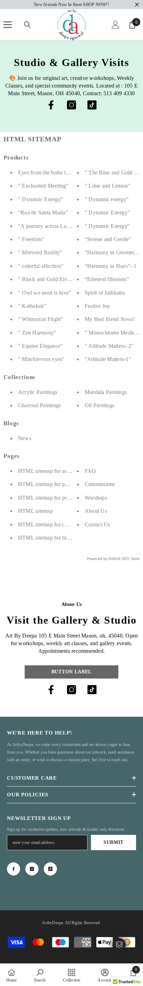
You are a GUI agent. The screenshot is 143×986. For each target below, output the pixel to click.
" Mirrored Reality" (40, 252)
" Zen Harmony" (37, 333)
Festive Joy (97, 306)
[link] (39, 975)
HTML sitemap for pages (46, 484)
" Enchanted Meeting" (43, 186)
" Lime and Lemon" (107, 186)
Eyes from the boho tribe (46, 172)
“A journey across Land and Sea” (56, 226)
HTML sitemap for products (50, 498)
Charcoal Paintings (39, 405)
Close (137, 4)
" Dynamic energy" (107, 199)
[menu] (7, 24)
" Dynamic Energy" (40, 199)
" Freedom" (31, 239)
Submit (113, 842)
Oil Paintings (99, 405)
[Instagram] (71, 105)
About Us (96, 511)
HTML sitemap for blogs (46, 538)
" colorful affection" (41, 266)
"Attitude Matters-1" (108, 359)
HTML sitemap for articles (48, 471)
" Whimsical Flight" (41, 319)
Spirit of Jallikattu (105, 293)
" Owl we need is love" (44, 293)
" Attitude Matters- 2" (109, 346)
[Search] (27, 24)
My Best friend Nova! (110, 319)
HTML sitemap (35, 511)
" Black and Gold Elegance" (50, 279)
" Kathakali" (32, 306)
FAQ (90, 471)
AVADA (114, 559)
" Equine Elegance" (40, 346)
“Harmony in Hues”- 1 (110, 266)
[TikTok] (92, 105)
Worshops (96, 498)
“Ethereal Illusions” (107, 279)
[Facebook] (51, 105)
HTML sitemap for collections (52, 524)
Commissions (100, 484)
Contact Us (97, 524)
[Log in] (115, 24)
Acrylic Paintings (37, 392)
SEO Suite (130, 559)
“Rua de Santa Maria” (43, 212)
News (24, 438)
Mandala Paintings (106, 392)
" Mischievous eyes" (41, 359)
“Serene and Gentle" (108, 239)
